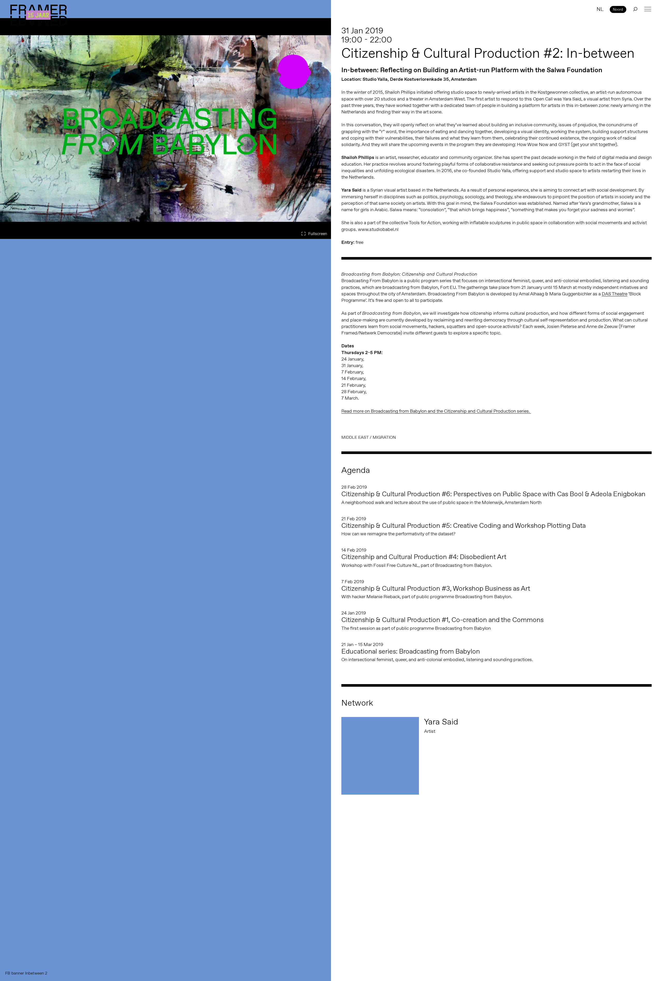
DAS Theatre (614, 294)
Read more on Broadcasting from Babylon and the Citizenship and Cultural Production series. (436, 411)
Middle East (355, 437)
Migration (384, 437)
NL (600, 9)
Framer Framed (38, 15)
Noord (618, 9)
